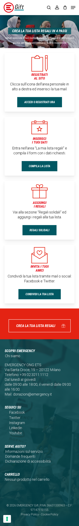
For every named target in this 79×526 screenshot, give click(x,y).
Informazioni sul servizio (24, 451)
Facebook (17, 412)
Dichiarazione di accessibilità (28, 461)
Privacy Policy (30, 514)
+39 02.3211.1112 (34, 374)
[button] (73, 8)
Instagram (17, 423)
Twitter (14, 417)
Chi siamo (12, 356)
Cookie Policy (49, 514)
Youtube (15, 433)
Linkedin (15, 428)
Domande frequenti (20, 456)
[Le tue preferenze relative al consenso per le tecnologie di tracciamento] (7, 519)
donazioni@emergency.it (32, 394)
